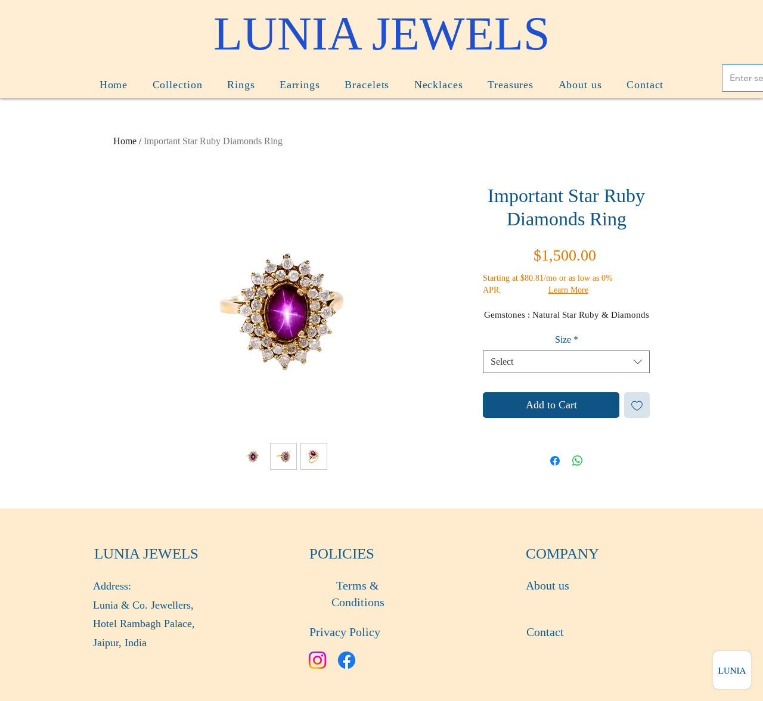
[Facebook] (346, 660)
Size (566, 339)
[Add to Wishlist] (637, 405)
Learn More (568, 290)
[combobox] (566, 361)
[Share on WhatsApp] (577, 461)
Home (125, 141)
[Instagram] (317, 660)
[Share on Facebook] (555, 461)
